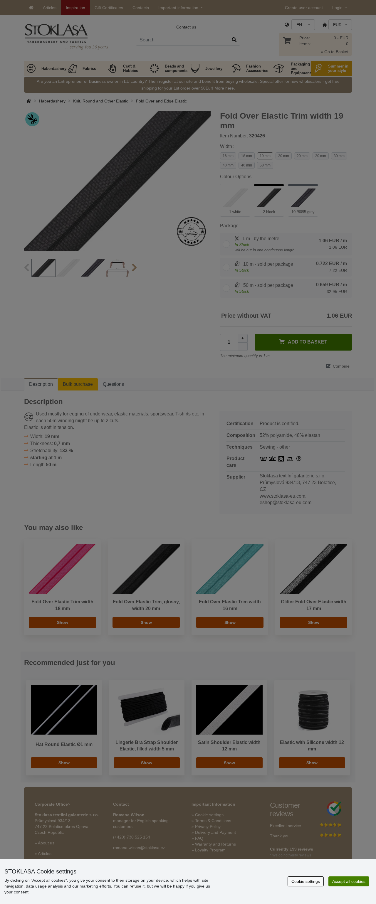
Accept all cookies (348, 881)
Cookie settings (305, 881)
